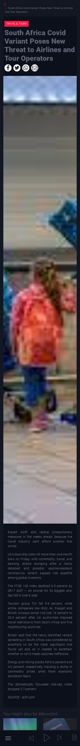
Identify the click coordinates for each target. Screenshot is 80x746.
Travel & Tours (16, 23)
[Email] (34, 67)
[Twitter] (16, 67)
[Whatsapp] (25, 67)
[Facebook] (8, 67)
